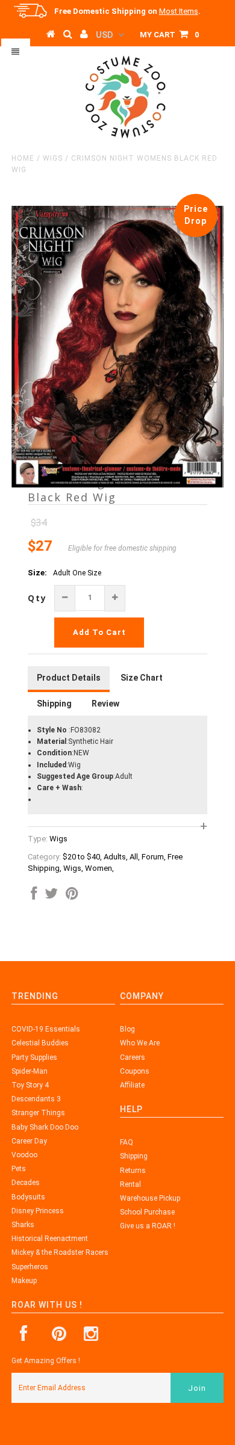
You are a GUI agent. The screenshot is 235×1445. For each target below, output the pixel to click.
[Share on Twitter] (51, 896)
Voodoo (24, 1155)
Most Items (178, 11)
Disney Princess (37, 1211)
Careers (132, 1057)
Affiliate (132, 1085)
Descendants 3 (36, 1099)
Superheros (29, 1267)
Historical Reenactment (49, 1238)
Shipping (134, 1156)
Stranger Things (38, 1113)
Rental (130, 1184)
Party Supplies (34, 1057)
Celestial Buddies (40, 1043)
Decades (25, 1182)
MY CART (169, 34)
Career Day (29, 1141)
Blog (127, 1029)
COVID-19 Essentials (45, 1029)
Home (22, 158)
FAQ (126, 1142)
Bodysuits (28, 1197)
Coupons (134, 1071)
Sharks (22, 1225)
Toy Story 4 (30, 1085)
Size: (37, 572)
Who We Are (140, 1043)
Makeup (24, 1280)
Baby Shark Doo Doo (44, 1127)
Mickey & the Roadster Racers (59, 1252)
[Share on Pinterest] (72, 896)
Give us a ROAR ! (147, 1226)
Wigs (53, 158)
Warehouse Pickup (150, 1198)
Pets (18, 1169)
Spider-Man (29, 1071)
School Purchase (147, 1212)
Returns (133, 1170)
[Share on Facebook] (34, 896)
